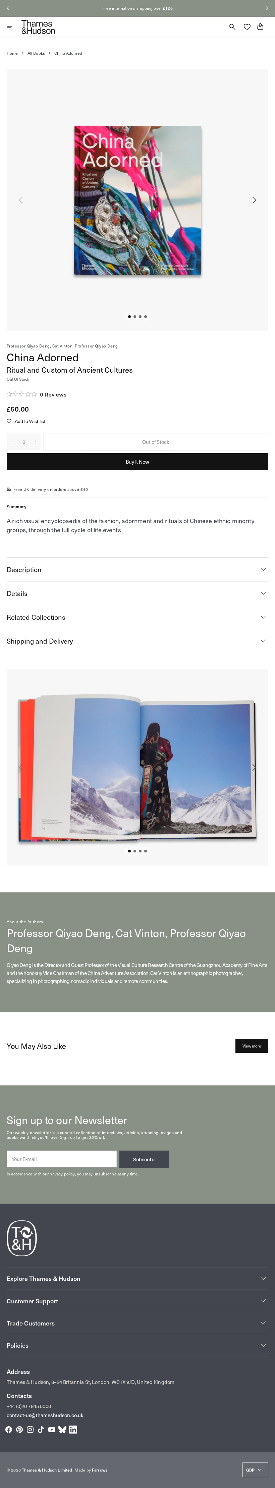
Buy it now (137, 461)
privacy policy (62, 1174)
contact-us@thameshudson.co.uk (45, 1415)
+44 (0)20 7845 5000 (29, 1406)
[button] (8, 8)
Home (12, 53)
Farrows (99, 1470)
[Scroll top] (267, 1480)
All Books (36, 53)
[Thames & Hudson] (38, 27)
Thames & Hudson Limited (47, 1470)
